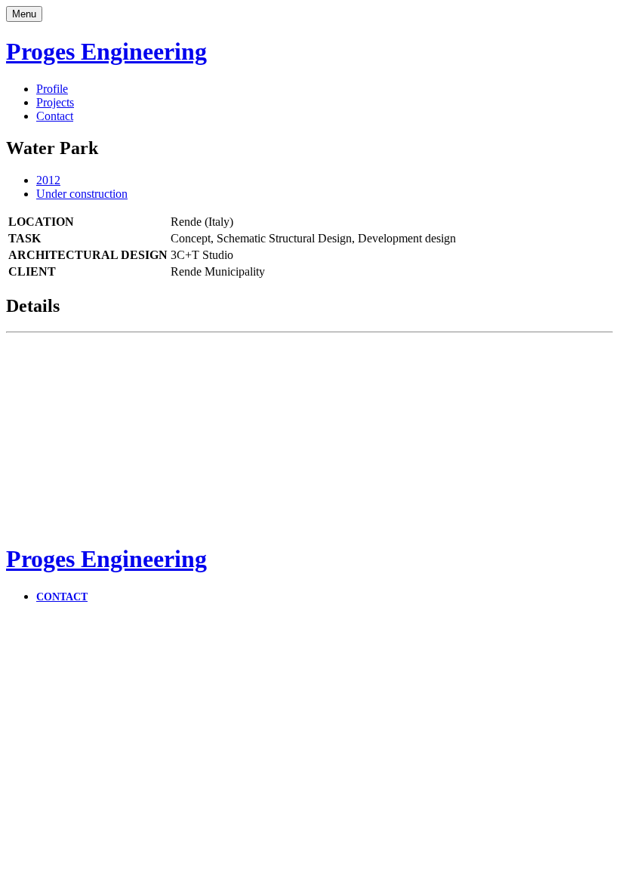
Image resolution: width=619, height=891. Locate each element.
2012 (48, 180)
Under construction (82, 193)
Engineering (106, 51)
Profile (52, 88)
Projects (55, 102)
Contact (54, 115)
